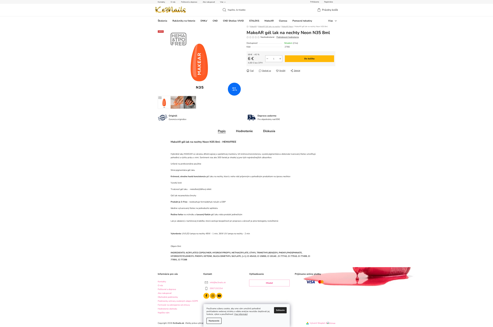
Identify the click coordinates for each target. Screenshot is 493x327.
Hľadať (269, 283)
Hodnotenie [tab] (244, 131)
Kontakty (161, 2)
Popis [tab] (222, 131)
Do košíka (309, 58)
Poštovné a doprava (189, 2)
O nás (173, 2)
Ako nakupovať (209, 2)
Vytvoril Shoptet (317, 323)
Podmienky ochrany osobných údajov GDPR (178, 301)
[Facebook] (206, 296)
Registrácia (328, 2)
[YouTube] (219, 296)
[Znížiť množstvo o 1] (267, 58)
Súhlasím (280, 310)
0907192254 (216, 288)
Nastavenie (214, 320)
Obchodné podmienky (168, 297)
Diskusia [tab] (269, 131)
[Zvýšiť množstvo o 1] (280, 58)
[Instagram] (213, 296)
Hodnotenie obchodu (167, 308)
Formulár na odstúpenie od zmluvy (174, 305)
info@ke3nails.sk (218, 282)
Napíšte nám (163, 312)
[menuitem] (162, 20)
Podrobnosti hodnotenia (287, 37)
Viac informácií (241, 314)
